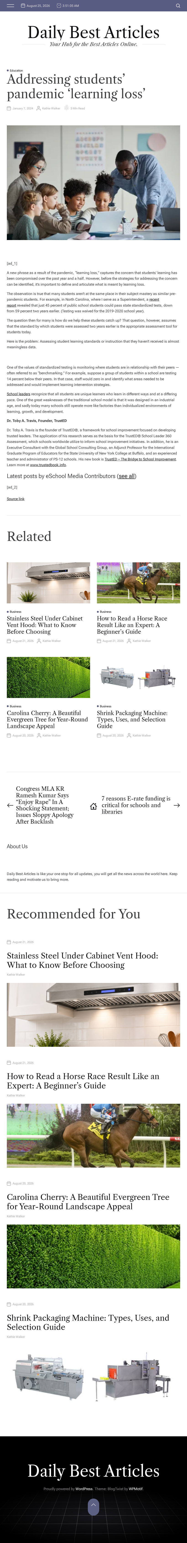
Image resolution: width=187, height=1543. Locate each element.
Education (16, 70)
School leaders (18, 394)
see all (127, 476)
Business (15, 611)
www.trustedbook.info (48, 465)
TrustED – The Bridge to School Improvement (140, 459)
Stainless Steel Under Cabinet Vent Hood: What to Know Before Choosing (45, 625)
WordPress (84, 1489)
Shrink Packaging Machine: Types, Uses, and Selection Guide (132, 720)
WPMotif (136, 1489)
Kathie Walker (51, 108)
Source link (15, 499)
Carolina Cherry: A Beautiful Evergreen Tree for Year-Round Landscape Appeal (47, 720)
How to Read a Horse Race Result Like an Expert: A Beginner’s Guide (132, 625)
